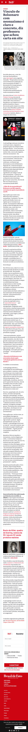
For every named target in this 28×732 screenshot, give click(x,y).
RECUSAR (7, 727)
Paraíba (5, 713)
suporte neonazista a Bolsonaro (14, 327)
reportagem (9, 78)
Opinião (5, 700)
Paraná (5, 715)
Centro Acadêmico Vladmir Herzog (13, 96)
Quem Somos (7, 680)
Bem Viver (6, 696)
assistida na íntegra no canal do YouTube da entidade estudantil (12, 513)
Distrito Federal (7, 708)
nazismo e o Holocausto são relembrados (13, 563)
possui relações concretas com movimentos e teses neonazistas (13, 111)
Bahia (5, 703)
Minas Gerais (6, 710)
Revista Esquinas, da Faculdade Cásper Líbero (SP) (13, 621)
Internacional (7, 692)
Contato (6, 684)
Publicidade (7, 682)
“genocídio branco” (10, 303)
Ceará (5, 705)
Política (5, 690)
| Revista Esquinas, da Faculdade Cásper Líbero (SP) (13, 49)
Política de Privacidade (10, 686)
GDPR (20, 724)
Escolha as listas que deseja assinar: (12, 652)
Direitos (6, 694)
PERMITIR (20, 727)
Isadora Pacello (15, 47)
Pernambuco (6, 717)
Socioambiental (7, 698)
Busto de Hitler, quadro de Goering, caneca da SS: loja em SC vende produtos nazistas (13, 534)
